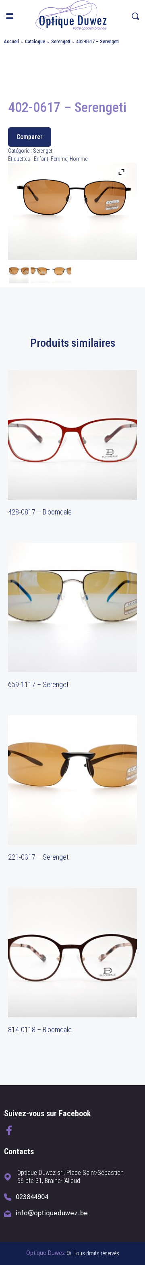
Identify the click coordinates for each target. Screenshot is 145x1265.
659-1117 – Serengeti (39, 684)
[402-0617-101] (19, 274)
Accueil (11, 41)
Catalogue (35, 41)
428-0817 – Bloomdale (40, 512)
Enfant (41, 159)
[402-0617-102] (61, 274)
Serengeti (60, 41)
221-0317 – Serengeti (39, 857)
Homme (78, 159)
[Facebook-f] (9, 1130)
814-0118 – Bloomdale (40, 1029)
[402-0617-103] (40, 274)
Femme (59, 159)
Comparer (30, 137)
